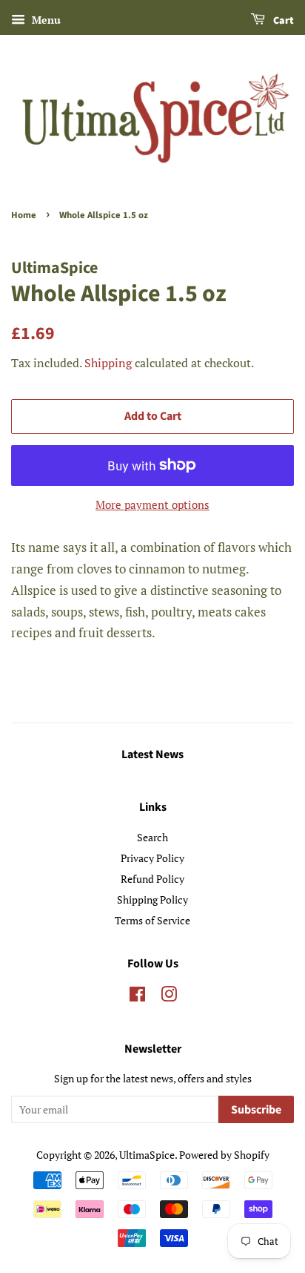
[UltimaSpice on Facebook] (137, 997)
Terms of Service (152, 920)
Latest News (152, 754)
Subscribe (256, 1110)
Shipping (108, 363)
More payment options (152, 504)
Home (23, 215)
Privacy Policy (152, 858)
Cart (282, 20)
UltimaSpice (147, 1155)
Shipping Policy (152, 899)
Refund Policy (152, 879)
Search (152, 837)
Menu (45, 20)
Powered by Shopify (224, 1155)
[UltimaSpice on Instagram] (169, 997)
